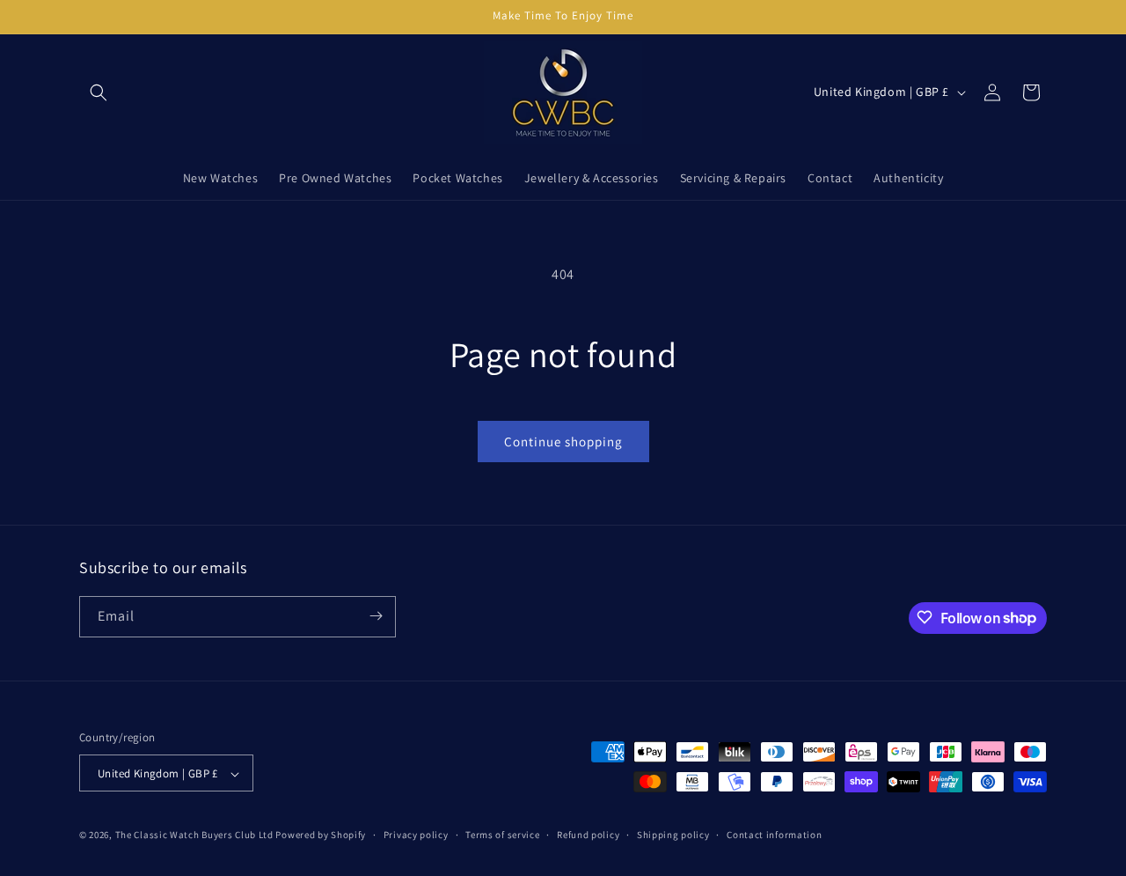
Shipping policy (673, 834)
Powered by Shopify (320, 835)
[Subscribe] (375, 616)
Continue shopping (563, 441)
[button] (98, 92)
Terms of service (502, 834)
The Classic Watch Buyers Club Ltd (194, 835)
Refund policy (588, 834)
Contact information (774, 834)
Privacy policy (416, 834)
